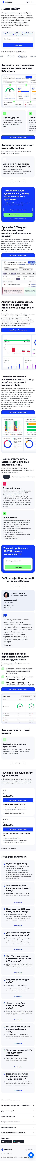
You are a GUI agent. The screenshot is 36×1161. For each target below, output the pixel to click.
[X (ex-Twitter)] (5, 1154)
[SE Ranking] (7, 2)
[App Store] (6, 1142)
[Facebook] (1, 1153)
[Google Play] (18, 1142)
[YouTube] (8, 1154)
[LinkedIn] (12, 1154)
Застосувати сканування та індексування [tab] (24, 477)
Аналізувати (18, 45)
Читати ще (7, 645)
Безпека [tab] (6, 477)
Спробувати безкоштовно (18, 137)
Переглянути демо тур (18, 210)
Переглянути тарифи (8, 848)
